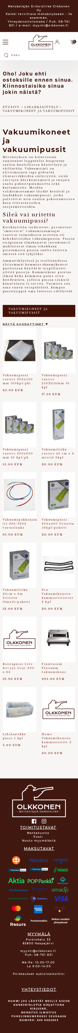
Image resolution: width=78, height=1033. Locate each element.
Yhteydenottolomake (26, 21)
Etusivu (11, 107)
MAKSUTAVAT (39, 848)
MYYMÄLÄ (39, 934)
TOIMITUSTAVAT (38, 827)
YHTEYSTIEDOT (39, 989)
